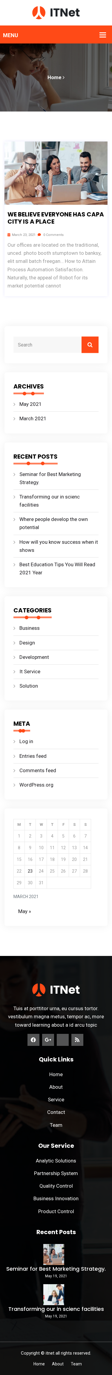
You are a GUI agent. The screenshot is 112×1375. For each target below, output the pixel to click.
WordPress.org (36, 785)
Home (54, 77)
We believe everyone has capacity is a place (55, 218)
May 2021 (30, 404)
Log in (26, 741)
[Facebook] (33, 1040)
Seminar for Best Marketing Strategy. (56, 1269)
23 (30, 871)
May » (24, 911)
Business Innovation (56, 1198)
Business (29, 628)
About (56, 1087)
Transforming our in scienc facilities (56, 1309)
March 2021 (33, 418)
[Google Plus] (48, 1040)
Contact (56, 1112)
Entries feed (33, 756)
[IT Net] (56, 12)
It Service (29, 671)
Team (56, 1125)
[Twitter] (63, 1040)
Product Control (56, 1211)
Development (34, 657)
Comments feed (37, 770)
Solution (28, 686)
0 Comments (53, 235)
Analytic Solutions (56, 1161)
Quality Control (56, 1186)
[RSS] (77, 1040)
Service (56, 1100)
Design (27, 643)
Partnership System (56, 1173)
